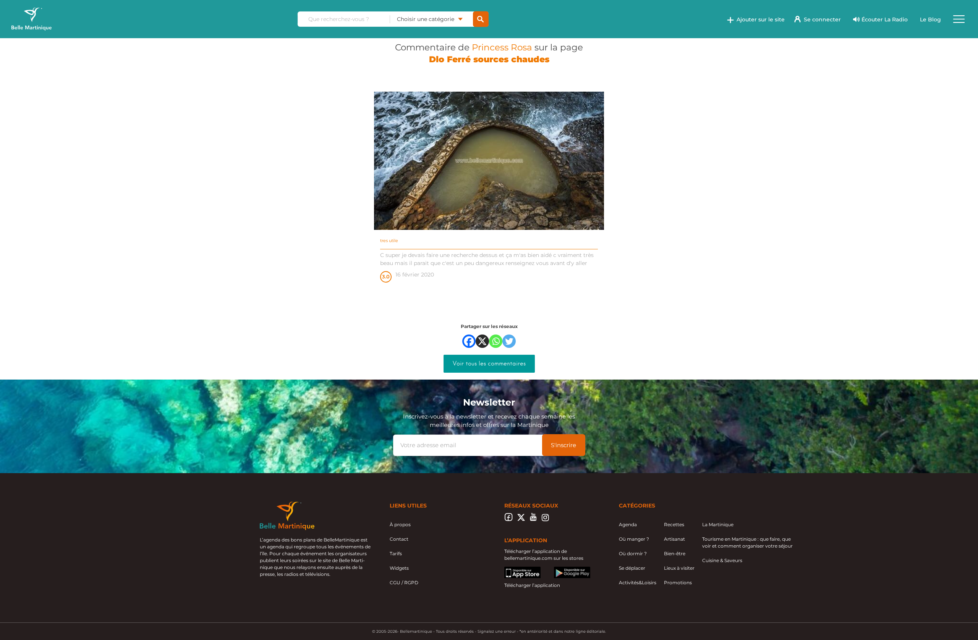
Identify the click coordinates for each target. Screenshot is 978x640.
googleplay (567, 570)
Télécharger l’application (532, 585)
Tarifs (396, 553)
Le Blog (930, 19)
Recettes (674, 524)
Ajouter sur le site (761, 19)
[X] (482, 341)
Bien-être (674, 553)
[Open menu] (958, 19)
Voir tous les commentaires (489, 363)
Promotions (678, 582)
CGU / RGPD (404, 582)
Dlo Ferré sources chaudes (489, 59)
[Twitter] (509, 341)
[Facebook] (469, 341)
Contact (399, 539)
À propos (400, 524)
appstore (514, 570)
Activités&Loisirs (637, 582)
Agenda (628, 524)
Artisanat (674, 539)
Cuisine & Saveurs (722, 560)
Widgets (399, 568)
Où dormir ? (633, 553)
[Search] (481, 19)
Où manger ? (634, 539)
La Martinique (718, 524)
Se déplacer (632, 568)
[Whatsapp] (495, 341)
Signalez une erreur (497, 631)
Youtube (533, 519)
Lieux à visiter (679, 568)
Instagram (545, 519)
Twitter (521, 519)
